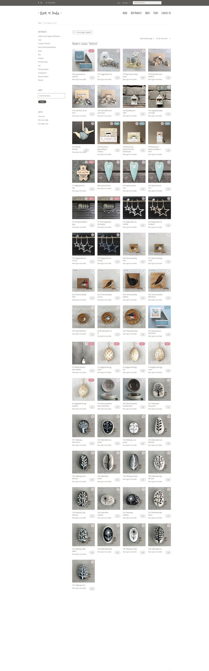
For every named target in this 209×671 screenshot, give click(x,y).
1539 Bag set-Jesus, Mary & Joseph (130, 75)
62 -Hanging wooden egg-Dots (130, 368)
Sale (39, 65)
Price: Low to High (43, 120)
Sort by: (158, 38)
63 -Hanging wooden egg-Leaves (155, 368)
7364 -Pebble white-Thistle (104, 549)
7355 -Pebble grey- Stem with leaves (79, 477)
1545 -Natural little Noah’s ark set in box (104, 111)
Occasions (41, 58)
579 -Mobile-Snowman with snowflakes (78, 368)
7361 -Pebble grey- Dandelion (128, 513)
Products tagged (83, 32)
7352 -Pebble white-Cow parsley (104, 441)
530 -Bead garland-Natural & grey (79, 223)
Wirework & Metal (43, 76)
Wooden (40, 80)
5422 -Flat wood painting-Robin (79, 295)
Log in (118, 3)
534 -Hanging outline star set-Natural (155, 223)
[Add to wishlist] (86, 50)
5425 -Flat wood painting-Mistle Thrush (155, 295)
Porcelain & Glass (42, 62)
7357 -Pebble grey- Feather (130, 476)
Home (39, 23)
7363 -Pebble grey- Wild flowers (78, 550)
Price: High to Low (43, 124)
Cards (39, 40)
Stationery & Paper (43, 69)
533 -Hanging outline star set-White (130, 223)
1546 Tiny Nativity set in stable (129, 111)
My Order (125, 3)
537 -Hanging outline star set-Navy (104, 259)
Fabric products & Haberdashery (47, 47)
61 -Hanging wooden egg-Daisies (104, 368)
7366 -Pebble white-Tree (155, 549)
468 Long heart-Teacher (104, 185)
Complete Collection (44, 43)
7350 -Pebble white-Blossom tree (153, 404)
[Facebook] (38, 2)
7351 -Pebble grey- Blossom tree (77, 441)
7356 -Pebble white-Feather (103, 477)
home (125, 13)
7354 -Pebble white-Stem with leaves (155, 441)
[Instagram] (41, 2)
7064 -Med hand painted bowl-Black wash (130, 404)
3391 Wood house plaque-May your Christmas (102, 149)
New (39, 54)
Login (92, 77)
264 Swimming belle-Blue (76, 148)
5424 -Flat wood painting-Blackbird (130, 295)
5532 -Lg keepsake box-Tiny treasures (154, 332)
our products (136, 13)
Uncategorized (42, 73)
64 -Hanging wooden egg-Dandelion (79, 404)
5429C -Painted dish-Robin (130, 331)
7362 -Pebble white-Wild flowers (155, 513)
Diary (155, 13)
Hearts (40, 51)
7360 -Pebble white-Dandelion (103, 513)
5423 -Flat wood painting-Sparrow (104, 295)
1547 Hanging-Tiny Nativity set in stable (155, 111)
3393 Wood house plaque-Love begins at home (154, 149)
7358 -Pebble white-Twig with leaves (155, 477)
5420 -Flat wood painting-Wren (130, 259)
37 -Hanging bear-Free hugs (78, 186)
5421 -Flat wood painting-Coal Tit (155, 259)
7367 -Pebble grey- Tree (78, 585)
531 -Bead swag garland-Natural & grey (104, 223)
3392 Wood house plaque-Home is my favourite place (128, 149)
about (147, 13)
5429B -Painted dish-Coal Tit (104, 332)
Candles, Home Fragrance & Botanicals (49, 36)
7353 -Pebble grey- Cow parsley (129, 441)
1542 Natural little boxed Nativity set (155, 75)
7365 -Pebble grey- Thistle (130, 549)
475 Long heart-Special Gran (154, 186)
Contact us (166, 13)
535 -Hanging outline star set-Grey (79, 259)
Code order (41, 116)
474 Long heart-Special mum (129, 186)
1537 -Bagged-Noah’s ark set (104, 75)
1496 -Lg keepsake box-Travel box (78, 75)
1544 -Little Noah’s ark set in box (79, 111)
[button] (164, 2)
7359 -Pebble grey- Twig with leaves (78, 513)
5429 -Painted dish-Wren (79, 331)
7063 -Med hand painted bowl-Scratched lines (104, 404)
